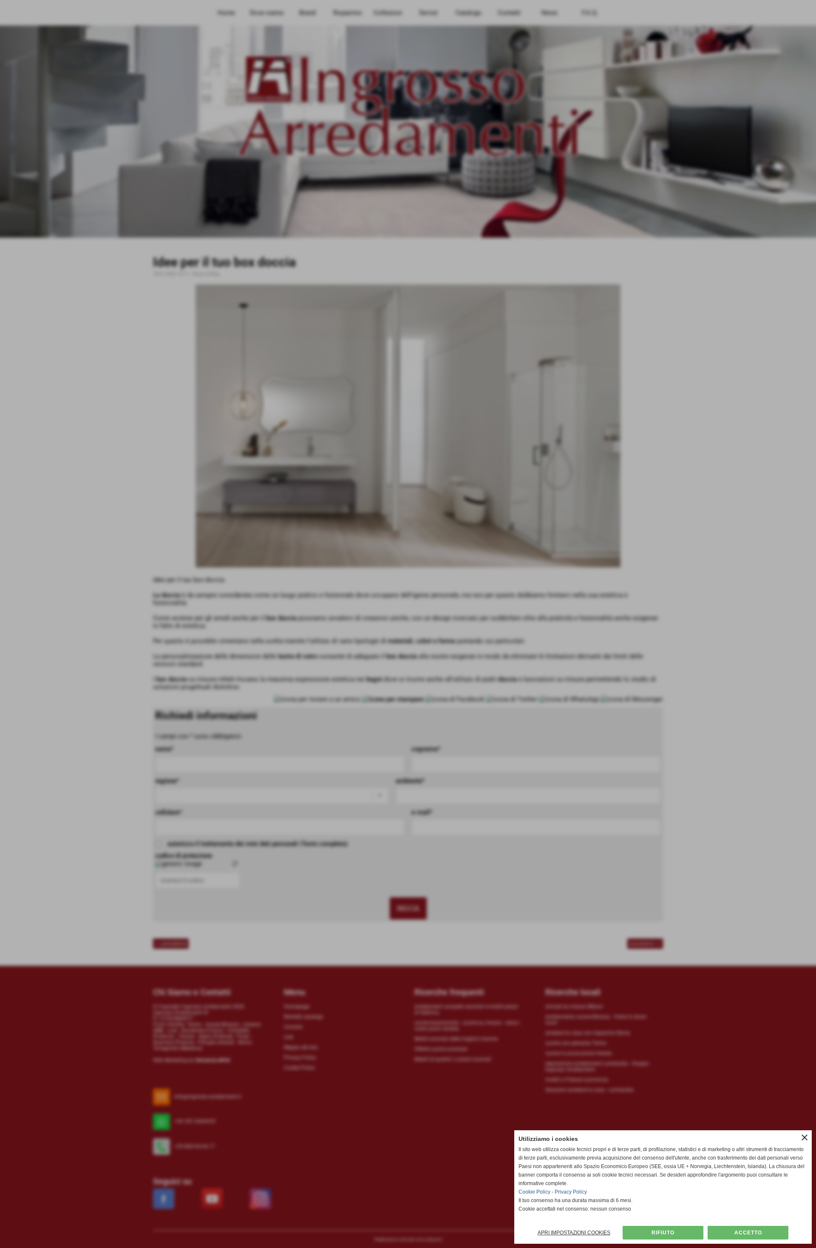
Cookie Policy (534, 1192)
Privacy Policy (571, 1192)
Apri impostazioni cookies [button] (574, 1233)
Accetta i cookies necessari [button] (663, 1232)
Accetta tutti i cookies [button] (748, 1232)
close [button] (804, 1137)
